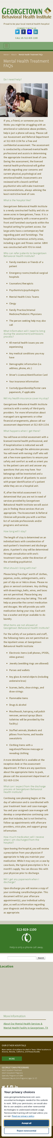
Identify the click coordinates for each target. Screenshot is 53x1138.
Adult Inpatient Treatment (12, 1070)
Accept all (26, 1123)
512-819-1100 (31, 38)
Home (6, 54)
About (13, 54)
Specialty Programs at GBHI (12, 1075)
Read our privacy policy (23, 1116)
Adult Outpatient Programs (12, 1073)
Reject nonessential (26, 1131)
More (12, 1058)
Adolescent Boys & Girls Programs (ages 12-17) (19, 1078)
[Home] (26, 19)
